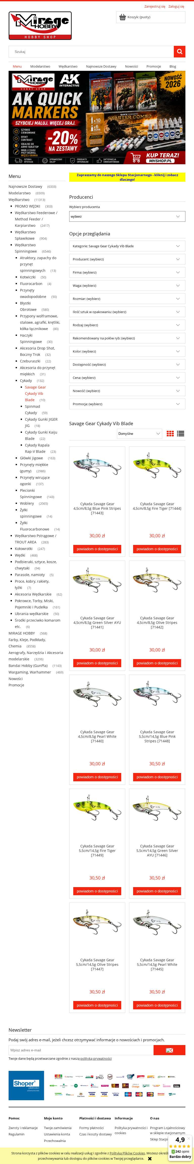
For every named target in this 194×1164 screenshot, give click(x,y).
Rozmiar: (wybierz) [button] (86, 298)
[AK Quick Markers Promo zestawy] (97, 117)
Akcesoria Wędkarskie (33, 594)
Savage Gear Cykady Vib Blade (35, 393)
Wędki (20, 555)
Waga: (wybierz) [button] (84, 285)
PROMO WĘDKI (27, 206)
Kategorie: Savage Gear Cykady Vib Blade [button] (103, 246)
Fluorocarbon (31, 283)
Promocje (16, 685)
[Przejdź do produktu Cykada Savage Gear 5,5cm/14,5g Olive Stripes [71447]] (97, 930)
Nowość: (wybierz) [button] (86, 391)
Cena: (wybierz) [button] (84, 377)
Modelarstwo (20, 193)
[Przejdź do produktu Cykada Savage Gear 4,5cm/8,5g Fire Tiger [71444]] (157, 474)
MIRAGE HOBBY (22, 633)
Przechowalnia (55, 1140)
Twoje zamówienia (57, 1128)
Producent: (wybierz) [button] (88, 259)
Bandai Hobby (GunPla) (28, 665)
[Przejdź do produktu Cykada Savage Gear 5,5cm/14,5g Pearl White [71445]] (157, 930)
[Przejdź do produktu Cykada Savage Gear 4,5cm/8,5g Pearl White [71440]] (97, 702)
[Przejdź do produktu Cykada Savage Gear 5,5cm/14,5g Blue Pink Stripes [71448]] (157, 702)
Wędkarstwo (19, 199)
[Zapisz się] (169, 1050)
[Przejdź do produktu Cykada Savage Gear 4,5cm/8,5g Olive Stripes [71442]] (157, 588)
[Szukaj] (179, 51)
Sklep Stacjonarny (163, 1139)
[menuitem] (17, 66)
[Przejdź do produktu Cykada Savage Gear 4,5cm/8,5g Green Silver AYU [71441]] (97, 588)
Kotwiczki (28, 277)
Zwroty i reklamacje (23, 1128)
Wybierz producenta (84, 207)
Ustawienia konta (57, 1134)
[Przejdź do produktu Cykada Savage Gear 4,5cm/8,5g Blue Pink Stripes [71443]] (97, 474)
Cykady (26, 380)
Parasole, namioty (30, 574)
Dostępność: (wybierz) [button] (89, 364)
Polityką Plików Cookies (127, 1153)
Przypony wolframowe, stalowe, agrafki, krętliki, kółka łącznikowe (40, 322)
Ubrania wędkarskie (31, 613)
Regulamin (17, 1134)
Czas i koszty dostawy (95, 1134)
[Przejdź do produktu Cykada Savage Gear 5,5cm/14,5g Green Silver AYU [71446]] (157, 816)
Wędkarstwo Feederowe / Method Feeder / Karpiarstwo (36, 219)
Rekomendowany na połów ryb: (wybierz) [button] (104, 338)
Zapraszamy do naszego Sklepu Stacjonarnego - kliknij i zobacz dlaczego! (127, 177)
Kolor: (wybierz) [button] (84, 351)
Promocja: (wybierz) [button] (87, 404)
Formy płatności (91, 1128)
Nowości (16, 678)
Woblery (27, 503)
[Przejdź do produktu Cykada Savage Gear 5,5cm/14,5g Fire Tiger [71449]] (97, 816)
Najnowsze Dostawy (25, 186)
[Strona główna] (40, 24)
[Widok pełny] (180, 433)
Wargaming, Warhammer (30, 672)
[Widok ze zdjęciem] (170, 433)
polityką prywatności (96, 1058)
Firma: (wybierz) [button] (84, 272)
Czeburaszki (30, 361)
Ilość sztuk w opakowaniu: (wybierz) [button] (99, 312)
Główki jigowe (31, 458)
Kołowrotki (24, 548)
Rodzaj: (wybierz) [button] (85, 325)
